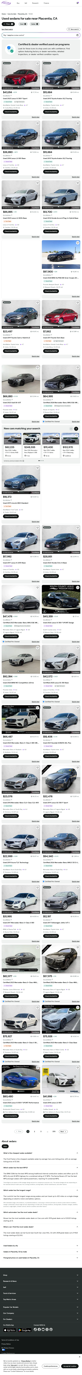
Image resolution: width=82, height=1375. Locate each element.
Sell (26, 3)
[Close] (79, 1356)
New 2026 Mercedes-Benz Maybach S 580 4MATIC (31, 452)
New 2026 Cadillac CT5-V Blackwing (68, 451)
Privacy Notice (6, 1344)
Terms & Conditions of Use (10, 1340)
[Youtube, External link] (43, 1329)
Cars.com (14, 1365)
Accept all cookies (70, 1366)
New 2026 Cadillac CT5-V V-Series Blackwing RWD (49, 452)
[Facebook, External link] (39, 1329)
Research (35, 3)
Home (4, 14)
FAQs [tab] (5, 1146)
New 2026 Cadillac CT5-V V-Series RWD (11, 451)
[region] (41, 1364)
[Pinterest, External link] (51, 1329)
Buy (18, 3)
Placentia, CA (22, 14)
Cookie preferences (51, 1366)
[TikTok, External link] (35, 1329)
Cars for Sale (12, 14)
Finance (46, 3)
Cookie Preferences (8, 1353)
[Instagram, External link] (47, 1329)
